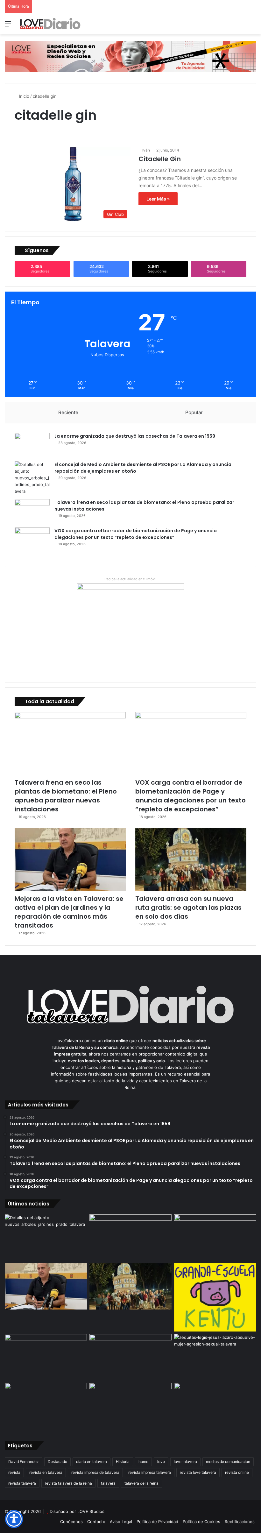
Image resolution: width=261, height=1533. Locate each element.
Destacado (57, 1461)
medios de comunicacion (228, 1461)
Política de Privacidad (157, 1521)
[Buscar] (253, 26)
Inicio (23, 96)
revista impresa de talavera (95, 1472)
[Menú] (8, 26)
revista (14, 1472)
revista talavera (22, 1483)
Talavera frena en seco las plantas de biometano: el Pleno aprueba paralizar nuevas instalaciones (66, 796)
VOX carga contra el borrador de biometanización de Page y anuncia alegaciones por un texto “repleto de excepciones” (135, 533)
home (143, 1461)
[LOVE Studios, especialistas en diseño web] (130, 55)
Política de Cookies (201, 1521)
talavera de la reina (141, 1483)
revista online (237, 1472)
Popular (194, 412)
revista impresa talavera (149, 1472)
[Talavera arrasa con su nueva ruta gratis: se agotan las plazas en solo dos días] (190, 859)
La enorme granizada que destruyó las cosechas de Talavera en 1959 (134, 436)
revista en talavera (45, 1472)
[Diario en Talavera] (50, 24)
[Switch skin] (242, 26)
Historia (123, 1461)
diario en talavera (91, 1461)
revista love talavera (198, 1472)
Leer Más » (158, 198)
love (161, 1461)
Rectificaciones (240, 1521)
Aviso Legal (121, 1521)
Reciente (68, 412)
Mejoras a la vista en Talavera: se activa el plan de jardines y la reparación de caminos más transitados (69, 912)
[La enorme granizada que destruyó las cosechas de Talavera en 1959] (32, 445)
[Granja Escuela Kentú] (215, 1297)
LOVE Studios (90, 1511)
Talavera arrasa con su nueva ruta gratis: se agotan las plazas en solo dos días (188, 907)
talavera (108, 1483)
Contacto (96, 1521)
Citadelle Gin (159, 158)
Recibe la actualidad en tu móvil (130, 579)
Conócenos (71, 1521)
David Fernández (23, 1461)
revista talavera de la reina (68, 1483)
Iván (146, 150)
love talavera (185, 1461)
